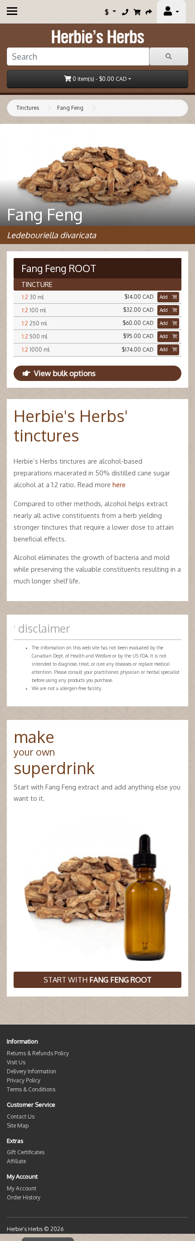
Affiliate (16, 1161)
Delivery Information (31, 1071)
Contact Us (20, 1116)
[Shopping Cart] (137, 11)
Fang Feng (70, 107)
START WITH (97, 979)
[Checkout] (149, 11)
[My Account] (171, 11)
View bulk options (65, 373)
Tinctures (27, 107)
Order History (23, 1197)
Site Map (18, 1125)
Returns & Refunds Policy (38, 1053)
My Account (21, 1188)
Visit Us (16, 1062)
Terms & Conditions (31, 1089)
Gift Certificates (25, 1152)
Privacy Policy (23, 1080)
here (119, 484)
